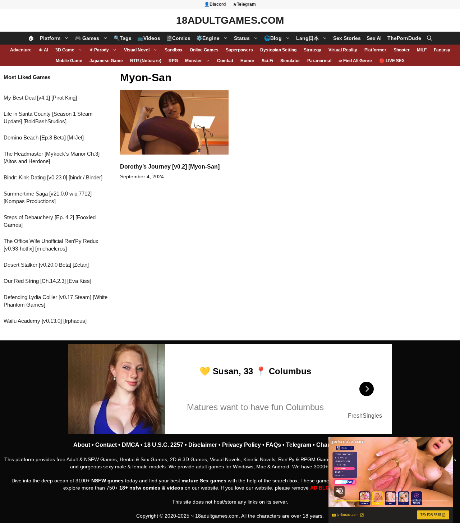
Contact (106, 445)
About (81, 445)
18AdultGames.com (230, 20)
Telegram (298, 445)
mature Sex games (203, 480)
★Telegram (244, 4)
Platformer (375, 49)
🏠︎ (31, 38)
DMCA (130, 445)
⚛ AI (43, 49)
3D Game (64, 49)
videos (175, 488)
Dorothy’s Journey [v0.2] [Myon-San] (170, 167)
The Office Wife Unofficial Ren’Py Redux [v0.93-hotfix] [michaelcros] (51, 245)
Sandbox (174, 49)
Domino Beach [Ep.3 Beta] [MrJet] (44, 137)
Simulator (290, 60)
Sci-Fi (267, 60)
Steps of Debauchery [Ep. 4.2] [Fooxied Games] (50, 221)
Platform (50, 38)
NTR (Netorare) (145, 60)
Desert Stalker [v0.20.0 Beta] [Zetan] (46, 265)
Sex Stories (347, 38)
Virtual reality (342, 49)
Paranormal (319, 60)
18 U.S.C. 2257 (163, 445)
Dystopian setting (278, 49)
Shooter (402, 49)
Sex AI (374, 38)
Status (242, 38)
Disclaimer (202, 445)
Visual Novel (137, 49)
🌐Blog (273, 38)
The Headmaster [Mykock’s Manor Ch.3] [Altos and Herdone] (52, 157)
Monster (193, 60)
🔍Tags (123, 38)
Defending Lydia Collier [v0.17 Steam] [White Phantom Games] (55, 301)
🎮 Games (87, 38)
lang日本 (307, 38)
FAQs (273, 445)
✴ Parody (99, 49)
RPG (173, 60)
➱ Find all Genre (355, 60)
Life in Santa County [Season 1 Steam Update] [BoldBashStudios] (48, 117)
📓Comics (178, 38)
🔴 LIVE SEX (392, 60)
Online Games (204, 49)
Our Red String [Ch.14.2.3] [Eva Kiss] (47, 281)
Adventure (21, 49)
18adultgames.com (217, 516)
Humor (247, 60)
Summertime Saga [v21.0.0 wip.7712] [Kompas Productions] (48, 197)
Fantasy (442, 49)
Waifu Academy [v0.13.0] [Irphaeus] (45, 321)
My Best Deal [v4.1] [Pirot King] (40, 98)
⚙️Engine (208, 38)
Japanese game (106, 60)
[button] (429, 38)
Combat (225, 60)
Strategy (312, 49)
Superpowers (239, 49)
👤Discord (215, 4)
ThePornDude (404, 38)
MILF (422, 49)
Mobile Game (69, 60)
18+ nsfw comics (139, 488)
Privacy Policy (241, 445)
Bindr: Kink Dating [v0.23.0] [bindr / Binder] (53, 177)
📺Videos (148, 38)
